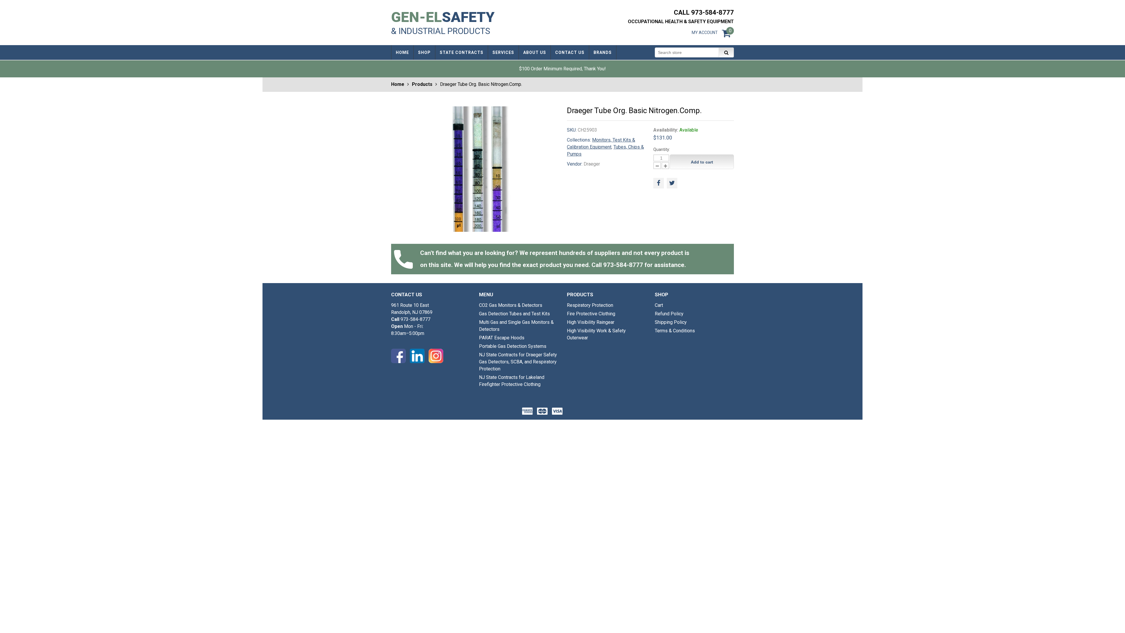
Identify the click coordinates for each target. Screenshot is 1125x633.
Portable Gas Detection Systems (512, 346)
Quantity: (661, 149)
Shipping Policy (671, 322)
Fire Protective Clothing (591, 313)
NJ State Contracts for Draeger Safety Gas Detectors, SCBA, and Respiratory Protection (518, 362)
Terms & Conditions (675, 330)
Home (397, 84)
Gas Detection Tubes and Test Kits (514, 313)
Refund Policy (669, 313)
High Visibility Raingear (590, 322)
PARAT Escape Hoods (501, 338)
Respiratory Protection (590, 305)
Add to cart (702, 162)
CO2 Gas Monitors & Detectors (510, 305)
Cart (659, 305)
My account (705, 32)
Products (422, 84)
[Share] (658, 183)
